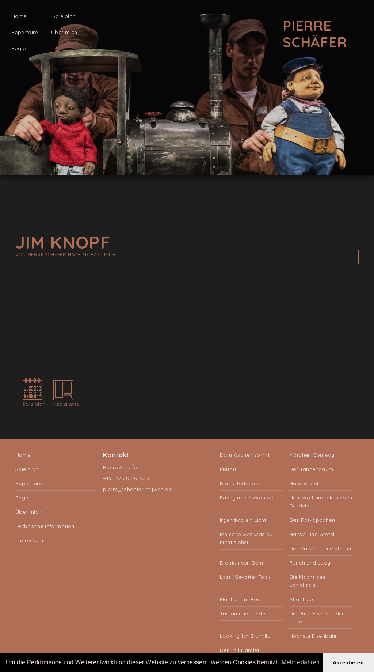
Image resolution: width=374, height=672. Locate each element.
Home (19, 16)
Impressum (29, 540)
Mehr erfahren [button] (301, 662)
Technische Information (45, 526)
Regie (18, 48)
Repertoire (24, 32)
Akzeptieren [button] (348, 662)
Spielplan (64, 16)
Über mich (64, 32)
